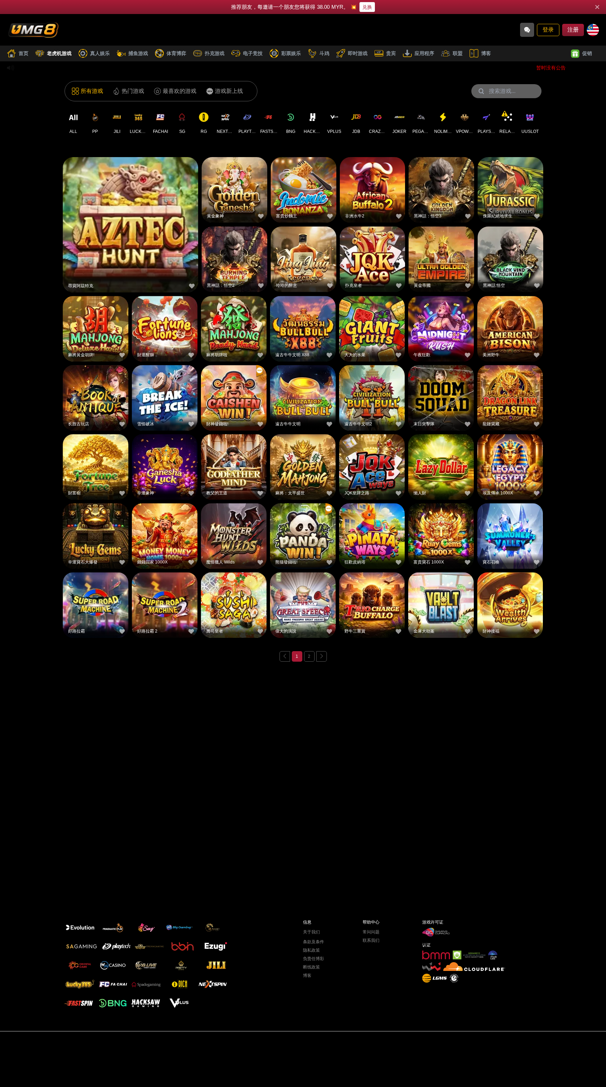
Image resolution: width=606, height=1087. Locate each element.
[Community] (527, 30)
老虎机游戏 (59, 53)
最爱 (130, 209)
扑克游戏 (214, 53)
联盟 (458, 53)
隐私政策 (311, 950)
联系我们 (371, 940)
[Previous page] (285, 656)
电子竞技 (253, 53)
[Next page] (321, 656)
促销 (587, 53)
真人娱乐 (100, 53)
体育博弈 (176, 53)
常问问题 (371, 932)
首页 (23, 53)
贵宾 (391, 53)
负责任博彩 (313, 958)
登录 (548, 30)
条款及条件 (313, 941)
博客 (486, 53)
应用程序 (424, 53)
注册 (573, 30)
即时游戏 (358, 53)
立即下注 (130, 226)
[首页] (33, 30)
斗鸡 (324, 53)
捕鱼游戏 (138, 53)
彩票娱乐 (291, 53)
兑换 (367, 7)
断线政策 (311, 967)
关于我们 (311, 932)
